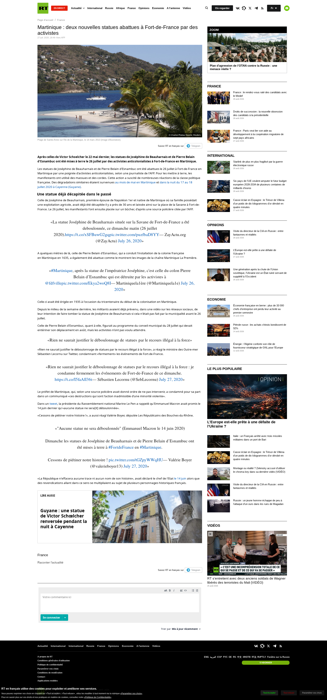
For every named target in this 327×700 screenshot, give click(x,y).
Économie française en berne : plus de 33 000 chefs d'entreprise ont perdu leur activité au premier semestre (258, 309)
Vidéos (187, 8)
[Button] (287, 8)
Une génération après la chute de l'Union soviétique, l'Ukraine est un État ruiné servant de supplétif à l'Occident (260, 273)
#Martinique (62, 270)
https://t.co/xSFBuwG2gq (87, 234)
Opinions (143, 8)
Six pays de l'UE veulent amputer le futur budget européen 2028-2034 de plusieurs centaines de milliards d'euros (259, 184)
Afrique (120, 8)
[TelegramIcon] (256, 8)
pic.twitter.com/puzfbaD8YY (134, 234)
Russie (109, 8)
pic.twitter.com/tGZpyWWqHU (136, 459)
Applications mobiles (47, 681)
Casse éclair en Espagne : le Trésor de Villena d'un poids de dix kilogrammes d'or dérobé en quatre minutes (258, 204)
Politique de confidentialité (50, 665)
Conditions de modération (49, 673)
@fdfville (53, 283)
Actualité (76, 8)
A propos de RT (44, 657)
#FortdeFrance (121, 447)
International (94, 8)
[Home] (42, 8)
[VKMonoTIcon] (237, 8)
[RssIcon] (262, 8)
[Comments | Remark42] (119, 610)
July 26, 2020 (130, 241)
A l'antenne (173, 8)
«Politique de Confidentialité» (97, 697)
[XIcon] (250, 8)
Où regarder (222, 8)
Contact (41, 677)
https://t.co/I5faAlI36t (73, 379)
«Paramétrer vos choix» (131, 693)
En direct (59, 8)
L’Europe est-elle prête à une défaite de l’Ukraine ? (241, 424)
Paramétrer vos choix (48, 669)
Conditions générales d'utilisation (53, 660)
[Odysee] (244, 8)
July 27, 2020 (171, 379)
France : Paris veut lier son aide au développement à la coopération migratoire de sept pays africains (258, 134)
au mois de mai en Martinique (135, 182)
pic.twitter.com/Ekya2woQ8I (86, 283)
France (132, 8)
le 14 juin (180, 478)
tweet (53, 404)
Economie (158, 8)
